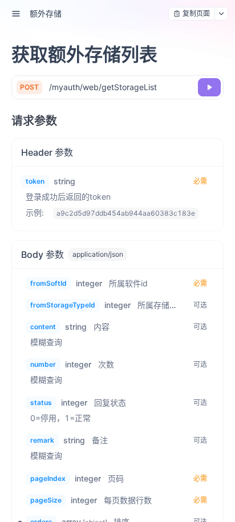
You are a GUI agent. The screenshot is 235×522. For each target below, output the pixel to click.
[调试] (209, 87)
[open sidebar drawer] (16, 14)
